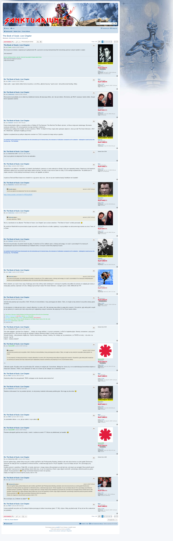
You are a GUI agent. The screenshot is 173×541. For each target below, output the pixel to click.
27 (101, 290)
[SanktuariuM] (41, 14)
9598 (102, 365)
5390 (102, 202)
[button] (99, 42)
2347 (102, 112)
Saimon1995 (101, 359)
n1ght (99, 285)
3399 (102, 168)
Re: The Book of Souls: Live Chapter (16, 79)
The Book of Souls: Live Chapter (17, 36)
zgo (99, 488)
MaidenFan (100, 197)
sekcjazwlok (12, 484)
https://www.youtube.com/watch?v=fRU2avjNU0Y (18, 194)
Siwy (99, 163)
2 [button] (104, 42)
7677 (102, 71)
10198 (102, 84)
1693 (102, 493)
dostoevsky (101, 107)
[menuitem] (12, 28)
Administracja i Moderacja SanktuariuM (18, 38)
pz (98, 297)
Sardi (99, 65)
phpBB (57, 527)
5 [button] (111, 42)
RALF (99, 79)
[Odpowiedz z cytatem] (94, 45)
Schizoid (100, 139)
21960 (102, 303)
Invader (11, 189)
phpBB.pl (68, 529)
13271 (102, 144)
